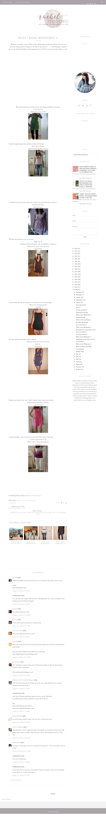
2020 (76, 264)
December (79, 292)
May (77, 359)
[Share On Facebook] (63, 502)
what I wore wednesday (26, 500)
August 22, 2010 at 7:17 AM (20, 775)
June (77, 357)
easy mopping (80, 349)
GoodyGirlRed (17, 716)
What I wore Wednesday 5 (83, 337)
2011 (76, 287)
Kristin (14, 620)
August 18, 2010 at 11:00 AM (21, 615)
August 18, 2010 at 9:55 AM (21, 604)
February (79, 367)
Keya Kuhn (16, 662)
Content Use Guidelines (22, 2)
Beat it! (78, 307)
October (78, 297)
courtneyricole (17, 631)
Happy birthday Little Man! (84, 346)
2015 (76, 277)
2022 (76, 259)
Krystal (15, 641)
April (78, 362)
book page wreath (81, 305)
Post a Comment (16, 780)
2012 (76, 284)
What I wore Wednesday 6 (83, 327)
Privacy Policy (6, 799)
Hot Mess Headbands (82, 322)
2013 (76, 282)
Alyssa (14, 577)
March (78, 364)
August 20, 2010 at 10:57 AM (21, 751)
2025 (76, 251)
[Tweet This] (61, 502)
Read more (89, 178)
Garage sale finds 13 (81, 310)
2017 (76, 272)
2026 (76, 248)
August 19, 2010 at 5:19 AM (20, 689)
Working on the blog (82, 312)
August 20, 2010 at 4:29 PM (21, 762)
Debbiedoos (16, 742)
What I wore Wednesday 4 (83, 344)
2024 (76, 254)
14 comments (12, 503)
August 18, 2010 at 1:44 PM (20, 637)
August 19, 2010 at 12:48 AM (21, 657)
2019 (76, 266)
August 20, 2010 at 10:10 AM (21, 722)
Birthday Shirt (80, 351)
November (79, 295)
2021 (76, 261)
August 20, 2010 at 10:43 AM (21, 738)
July (77, 354)
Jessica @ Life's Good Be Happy (23, 680)
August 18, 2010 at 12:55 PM (21, 626)
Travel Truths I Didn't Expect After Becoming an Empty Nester (88, 195)
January (78, 369)
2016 (76, 274)
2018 (76, 269)
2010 (76, 290)
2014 (76, 279)
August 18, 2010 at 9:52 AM (21, 591)
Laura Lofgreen (17, 727)
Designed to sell (80, 317)
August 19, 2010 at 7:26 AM (20, 711)
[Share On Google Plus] (66, 502)
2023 (76, 256)
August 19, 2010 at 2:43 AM (20, 675)
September (79, 300)
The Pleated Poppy (35, 496)
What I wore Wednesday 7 (83, 315)
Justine (14, 609)
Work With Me (7, 2)
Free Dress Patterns (81, 334)
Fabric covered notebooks (83, 320)
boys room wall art (81, 325)
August (78, 302)
